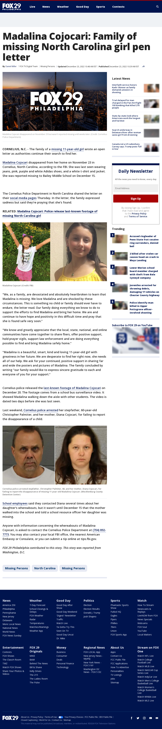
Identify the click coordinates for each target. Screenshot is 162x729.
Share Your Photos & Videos (13, 672)
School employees (15, 503)
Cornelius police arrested (40, 410)
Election (88, 605)
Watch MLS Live (145, 700)
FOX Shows (8, 655)
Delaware (7, 620)
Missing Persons (47, 66)
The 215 (34, 674)
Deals (59, 659)
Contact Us (116, 655)
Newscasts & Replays (144, 610)
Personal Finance (65, 663)
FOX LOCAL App (92, 652)
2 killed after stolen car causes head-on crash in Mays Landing (144, 257)
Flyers (114, 619)
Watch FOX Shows (12, 667)
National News (10, 627)
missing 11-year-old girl (67, 149)
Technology (62, 667)
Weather (36, 600)
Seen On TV (62, 630)
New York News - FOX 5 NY (92, 664)
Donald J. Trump (92, 612)
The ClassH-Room (12, 659)
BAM (32, 659)
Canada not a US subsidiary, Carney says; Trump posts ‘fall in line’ (127, 146)
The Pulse (35, 682)
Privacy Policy (139, 213)
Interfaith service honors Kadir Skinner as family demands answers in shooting (124, 88)
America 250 (9, 605)
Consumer (61, 655)
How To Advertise (120, 667)
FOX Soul (142, 626)
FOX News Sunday (12, 635)
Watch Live (62, 623)
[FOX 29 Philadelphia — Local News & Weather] (13, 6)
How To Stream (145, 605)
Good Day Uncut (65, 634)
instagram (144, 718)
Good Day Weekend (66, 611)
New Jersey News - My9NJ (93, 657)
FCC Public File (118, 659)
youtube (150, 718)
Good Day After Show (64, 606)
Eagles (114, 615)
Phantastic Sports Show (120, 606)
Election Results (92, 608)
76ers (113, 626)
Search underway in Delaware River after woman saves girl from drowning (126, 132)
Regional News (94, 647)
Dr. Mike (60, 638)
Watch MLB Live (145, 666)
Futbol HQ (116, 611)
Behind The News (39, 663)
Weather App (36, 630)
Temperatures (37, 623)
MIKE (32, 655)
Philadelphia (9, 608)
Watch (141, 600)
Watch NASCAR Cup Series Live (147, 671)
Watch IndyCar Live (147, 676)
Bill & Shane (36, 667)
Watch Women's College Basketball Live (146, 690)
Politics (89, 600)
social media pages (23, 198)
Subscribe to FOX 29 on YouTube (132, 325)
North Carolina (45, 568)
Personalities (117, 671)
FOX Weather (36, 615)
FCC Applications (119, 663)
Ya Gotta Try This (65, 626)
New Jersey (8, 616)
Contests (7, 652)
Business (61, 652)
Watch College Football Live (144, 661)
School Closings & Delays (39, 610)
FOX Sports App (119, 634)
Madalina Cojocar (15, 162)
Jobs (113, 678)
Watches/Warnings (39, 626)
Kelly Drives (35, 671)
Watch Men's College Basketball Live (148, 682)
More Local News (12, 624)
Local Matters (144, 634)
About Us (117, 647)
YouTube (142, 630)
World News (9, 631)
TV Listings (116, 674)
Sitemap (115, 682)
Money (61, 647)
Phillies (114, 623)
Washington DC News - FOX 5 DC (92, 670)
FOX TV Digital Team (29, 66)
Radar (33, 619)
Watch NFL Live (145, 655)
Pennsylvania (9, 612)
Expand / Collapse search (157, 6)
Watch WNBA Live (146, 696)
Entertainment (13, 647)
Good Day (63, 600)
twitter (137, 718)
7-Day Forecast (37, 605)
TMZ (5, 663)
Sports (115, 600)
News (6, 600)
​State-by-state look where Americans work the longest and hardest (126, 118)
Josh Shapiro (90, 616)
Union (114, 630)
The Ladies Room (39, 678)
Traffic (59, 619)
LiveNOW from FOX (147, 615)
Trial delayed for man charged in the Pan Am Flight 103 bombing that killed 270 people (126, 104)
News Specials (144, 619)
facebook (131, 718)
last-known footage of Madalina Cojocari (72, 388)
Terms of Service (138, 216)
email (156, 718)
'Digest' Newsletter (66, 615)
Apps (113, 652)
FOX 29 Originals (36, 649)
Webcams (142, 623)
